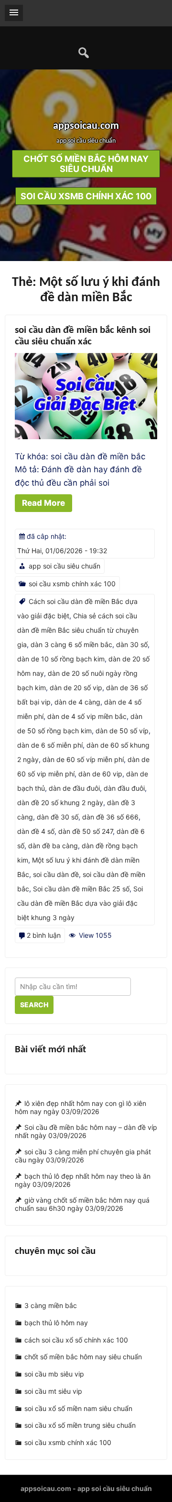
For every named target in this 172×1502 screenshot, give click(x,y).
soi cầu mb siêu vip (54, 1374)
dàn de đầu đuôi (74, 788)
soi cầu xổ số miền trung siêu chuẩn (80, 1425)
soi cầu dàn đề (56, 874)
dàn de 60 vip (100, 774)
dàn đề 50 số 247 (85, 831)
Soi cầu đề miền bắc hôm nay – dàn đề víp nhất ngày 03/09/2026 (86, 1132)
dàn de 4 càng (77, 702)
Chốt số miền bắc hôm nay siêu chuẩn (86, 164)
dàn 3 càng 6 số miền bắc (71, 644)
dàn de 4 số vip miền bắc (87, 716)
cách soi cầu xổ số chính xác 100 (76, 1340)
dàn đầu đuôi (124, 788)
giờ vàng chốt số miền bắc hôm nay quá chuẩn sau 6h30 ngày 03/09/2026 (82, 1204)
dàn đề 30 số (57, 817)
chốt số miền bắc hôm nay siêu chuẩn (83, 1357)
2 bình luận (44, 935)
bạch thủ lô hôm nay (56, 1323)
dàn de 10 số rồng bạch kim (61, 659)
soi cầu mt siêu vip (53, 1391)
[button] (14, 13)
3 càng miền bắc (50, 1306)
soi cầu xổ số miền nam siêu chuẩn (78, 1408)
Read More (43, 503)
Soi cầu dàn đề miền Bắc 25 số (81, 889)
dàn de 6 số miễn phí (50, 745)
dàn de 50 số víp (122, 731)
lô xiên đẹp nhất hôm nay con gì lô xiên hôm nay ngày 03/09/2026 (80, 1107)
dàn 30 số (132, 644)
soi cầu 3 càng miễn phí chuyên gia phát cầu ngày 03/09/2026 (83, 1156)
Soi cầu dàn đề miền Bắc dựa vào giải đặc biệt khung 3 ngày (80, 903)
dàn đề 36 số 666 (110, 817)
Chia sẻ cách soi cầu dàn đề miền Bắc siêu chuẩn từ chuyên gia (78, 630)
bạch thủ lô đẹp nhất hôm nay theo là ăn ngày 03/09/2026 (82, 1180)
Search (34, 1005)
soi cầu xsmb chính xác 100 (86, 196)
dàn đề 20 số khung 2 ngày (60, 802)
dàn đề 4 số (35, 831)
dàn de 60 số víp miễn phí (83, 759)
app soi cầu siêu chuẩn (64, 566)
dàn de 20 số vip (76, 687)
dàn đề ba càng (53, 846)
